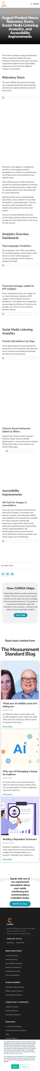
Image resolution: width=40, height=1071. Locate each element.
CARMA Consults (12, 1007)
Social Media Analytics (14, 995)
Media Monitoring (14, 951)
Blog (7, 1034)
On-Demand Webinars (14, 1026)
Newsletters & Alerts (13, 971)
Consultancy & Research (17, 1002)
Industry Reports (12, 1038)
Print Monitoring (11, 959)
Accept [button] (15, 1066)
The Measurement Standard (16, 1030)
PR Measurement (13, 982)
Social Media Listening (14, 963)
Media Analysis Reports (14, 991)
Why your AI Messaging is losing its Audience (20, 773)
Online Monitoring (12, 955)
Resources (10, 1022)
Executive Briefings (12, 975)
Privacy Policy (18, 1053)
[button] (35, 4)
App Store (10, 942)
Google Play (20, 942)
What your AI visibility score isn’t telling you (20, 705)
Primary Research (12, 1011)
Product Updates (20, 14)
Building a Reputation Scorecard (19, 839)
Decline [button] (24, 1066)
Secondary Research (13, 1015)
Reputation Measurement (15, 987)
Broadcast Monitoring (13, 967)
